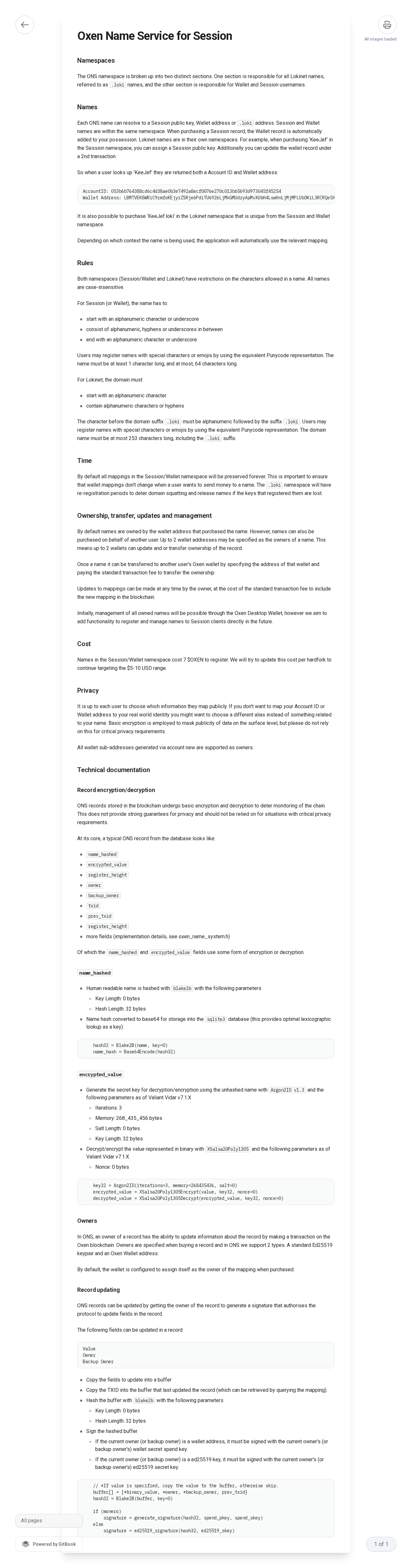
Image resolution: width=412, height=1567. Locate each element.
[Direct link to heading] (72, 61)
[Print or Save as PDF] (387, 24)
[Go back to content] (24, 24)
